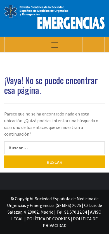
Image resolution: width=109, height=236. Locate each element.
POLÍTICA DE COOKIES (48, 218)
